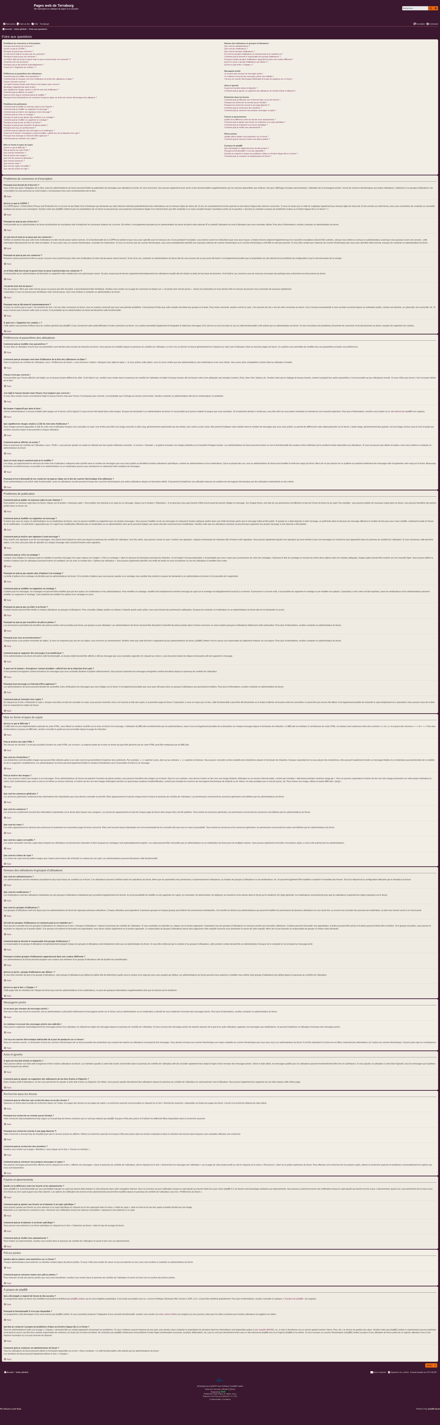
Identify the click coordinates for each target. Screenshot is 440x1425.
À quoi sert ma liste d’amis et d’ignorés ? (241, 88)
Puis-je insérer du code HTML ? (17, 150)
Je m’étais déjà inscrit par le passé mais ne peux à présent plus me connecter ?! (37, 59)
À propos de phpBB (293, 1299)
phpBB (212, 1386)
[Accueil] (17, 13)
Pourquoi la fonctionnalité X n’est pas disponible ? (244, 151)
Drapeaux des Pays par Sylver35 (216, 1396)
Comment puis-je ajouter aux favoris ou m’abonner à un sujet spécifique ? (254, 122)
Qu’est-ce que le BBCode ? (15, 148)
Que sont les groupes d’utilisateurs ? (239, 51)
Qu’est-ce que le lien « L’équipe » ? (238, 65)
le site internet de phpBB (399, 411)
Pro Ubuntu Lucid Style (10, 1409)
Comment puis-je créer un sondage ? (19, 114)
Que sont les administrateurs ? (237, 46)
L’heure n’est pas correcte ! (15, 82)
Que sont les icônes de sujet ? (16, 169)
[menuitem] (23, 24)
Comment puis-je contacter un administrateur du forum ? (247, 156)
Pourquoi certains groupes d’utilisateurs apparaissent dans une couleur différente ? (258, 59)
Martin (228, 1394)
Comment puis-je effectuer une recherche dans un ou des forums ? (252, 100)
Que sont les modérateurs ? (236, 49)
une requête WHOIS (264, 1330)
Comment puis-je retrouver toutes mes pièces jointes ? (247, 139)
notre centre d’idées (168, 1314)
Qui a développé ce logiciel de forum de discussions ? (246, 148)
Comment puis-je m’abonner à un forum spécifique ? (246, 125)
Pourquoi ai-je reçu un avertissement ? (20, 128)
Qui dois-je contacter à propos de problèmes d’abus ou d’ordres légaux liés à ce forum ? (261, 154)
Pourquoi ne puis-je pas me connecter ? (20, 57)
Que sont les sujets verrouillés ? (17, 166)
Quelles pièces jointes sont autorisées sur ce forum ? (246, 137)
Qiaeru (232, 1389)
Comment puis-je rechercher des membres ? (243, 108)
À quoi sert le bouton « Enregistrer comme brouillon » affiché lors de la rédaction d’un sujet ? (42, 133)
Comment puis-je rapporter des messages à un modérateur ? (29, 130)
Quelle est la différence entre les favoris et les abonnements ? (250, 119)
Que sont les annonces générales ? (18, 158)
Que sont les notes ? (12, 163)
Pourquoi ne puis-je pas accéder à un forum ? (23, 122)
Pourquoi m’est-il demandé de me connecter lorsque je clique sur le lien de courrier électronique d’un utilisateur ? (50, 97)
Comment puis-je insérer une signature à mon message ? (27, 112)
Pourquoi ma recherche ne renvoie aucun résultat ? (245, 102)
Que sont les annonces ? (14, 161)
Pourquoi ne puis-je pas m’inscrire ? (18, 51)
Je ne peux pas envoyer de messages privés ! (243, 74)
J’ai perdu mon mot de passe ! (16, 62)
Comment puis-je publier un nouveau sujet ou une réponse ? (29, 107)
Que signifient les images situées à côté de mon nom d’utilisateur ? (31, 90)
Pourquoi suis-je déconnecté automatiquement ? (24, 65)
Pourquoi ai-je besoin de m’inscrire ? (19, 46)
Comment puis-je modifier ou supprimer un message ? (26, 109)
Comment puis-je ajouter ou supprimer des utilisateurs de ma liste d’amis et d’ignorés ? (260, 91)
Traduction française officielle (216, 1389)
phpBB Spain (434, 1409)
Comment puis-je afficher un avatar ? (19, 92)
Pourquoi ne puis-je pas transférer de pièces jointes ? (26, 125)
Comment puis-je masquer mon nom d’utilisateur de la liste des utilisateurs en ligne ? (38, 79)
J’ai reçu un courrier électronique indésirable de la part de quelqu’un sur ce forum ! (258, 79)
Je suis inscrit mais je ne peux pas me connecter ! (24, 54)
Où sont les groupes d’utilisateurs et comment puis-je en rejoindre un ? (253, 54)
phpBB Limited (78, 1299)
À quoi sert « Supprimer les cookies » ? (20, 67)
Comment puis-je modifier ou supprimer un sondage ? (26, 120)
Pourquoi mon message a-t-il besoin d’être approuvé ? (26, 136)
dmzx (234, 1394)
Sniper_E (221, 1394)
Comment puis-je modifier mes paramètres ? (22, 76)
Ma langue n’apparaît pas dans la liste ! (20, 87)
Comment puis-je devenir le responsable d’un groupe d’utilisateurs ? (252, 57)
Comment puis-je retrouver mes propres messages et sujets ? (250, 110)
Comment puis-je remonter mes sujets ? (20, 138)
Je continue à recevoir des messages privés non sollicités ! (249, 76)
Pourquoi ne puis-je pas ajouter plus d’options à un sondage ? (29, 117)
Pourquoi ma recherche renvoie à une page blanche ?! (247, 105)
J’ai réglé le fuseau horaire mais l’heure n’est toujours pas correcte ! (32, 84)
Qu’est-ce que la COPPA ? (15, 49)
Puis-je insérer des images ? (15, 155)
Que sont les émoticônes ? (15, 153)
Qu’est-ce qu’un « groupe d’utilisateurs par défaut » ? (246, 62)
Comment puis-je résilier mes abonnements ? (243, 127)
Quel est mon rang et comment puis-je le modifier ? (25, 95)
